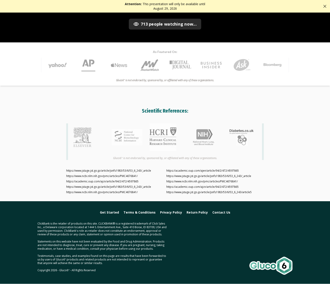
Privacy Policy (171, 212)
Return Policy (197, 212)
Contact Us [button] (221, 212)
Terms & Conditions (139, 212)
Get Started (109, 212)
